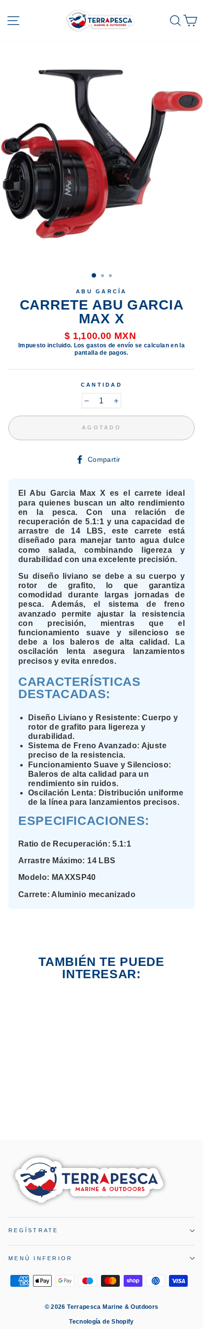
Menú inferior (40, 1258)
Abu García (101, 291)
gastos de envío (109, 345)
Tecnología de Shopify (101, 1321)
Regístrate (33, 1230)
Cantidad (101, 385)
